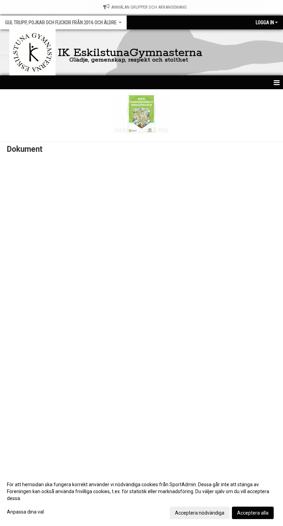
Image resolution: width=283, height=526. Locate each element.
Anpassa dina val (25, 512)
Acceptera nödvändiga (199, 513)
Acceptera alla (253, 513)
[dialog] (141, 498)
